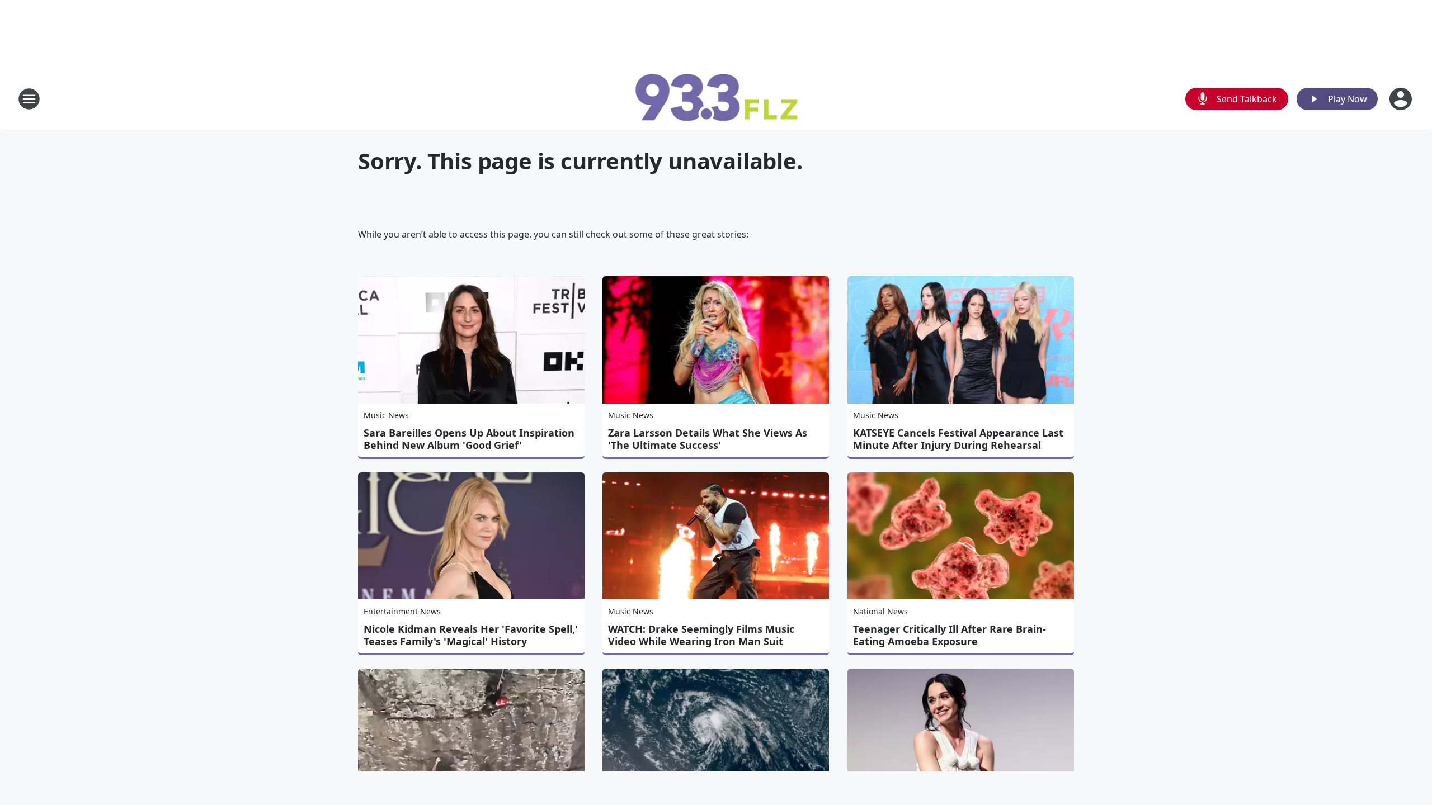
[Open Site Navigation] (29, 99)
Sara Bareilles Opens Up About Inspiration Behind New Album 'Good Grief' (469, 439)
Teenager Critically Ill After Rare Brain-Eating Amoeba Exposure (949, 635)
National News (880, 611)
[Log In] (1401, 99)
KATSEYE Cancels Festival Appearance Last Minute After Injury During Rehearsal (958, 439)
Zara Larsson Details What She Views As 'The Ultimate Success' (707, 439)
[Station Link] (716, 99)
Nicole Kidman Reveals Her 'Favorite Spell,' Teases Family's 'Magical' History (471, 635)
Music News (386, 415)
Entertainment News (402, 611)
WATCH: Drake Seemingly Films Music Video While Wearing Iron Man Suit (701, 635)
